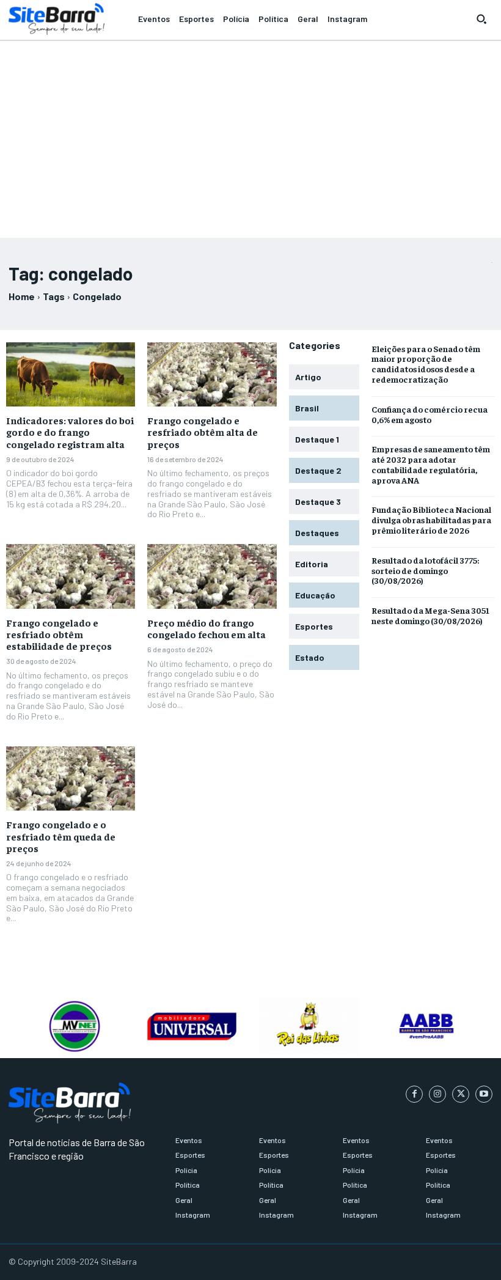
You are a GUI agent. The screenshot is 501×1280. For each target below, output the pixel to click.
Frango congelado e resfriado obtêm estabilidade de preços (59, 634)
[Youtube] (483, 1094)
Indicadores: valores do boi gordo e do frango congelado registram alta (70, 431)
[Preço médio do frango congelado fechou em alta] (211, 576)
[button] (481, 19)
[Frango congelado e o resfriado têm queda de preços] (70, 778)
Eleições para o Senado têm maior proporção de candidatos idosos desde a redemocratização (425, 363)
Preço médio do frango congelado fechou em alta (206, 628)
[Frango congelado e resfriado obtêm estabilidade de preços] (70, 576)
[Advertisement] (250, 133)
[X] (460, 1094)
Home (22, 296)
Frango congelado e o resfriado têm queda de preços (60, 835)
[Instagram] (437, 1094)
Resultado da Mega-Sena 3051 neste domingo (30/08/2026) (430, 615)
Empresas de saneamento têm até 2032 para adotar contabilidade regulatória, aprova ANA (430, 464)
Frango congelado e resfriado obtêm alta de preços (202, 431)
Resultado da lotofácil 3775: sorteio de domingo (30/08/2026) (425, 570)
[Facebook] (414, 1094)
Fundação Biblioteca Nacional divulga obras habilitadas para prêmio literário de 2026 (431, 519)
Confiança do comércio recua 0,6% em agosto (429, 414)
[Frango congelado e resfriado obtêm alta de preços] (211, 374)
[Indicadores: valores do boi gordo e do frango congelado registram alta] (70, 374)
